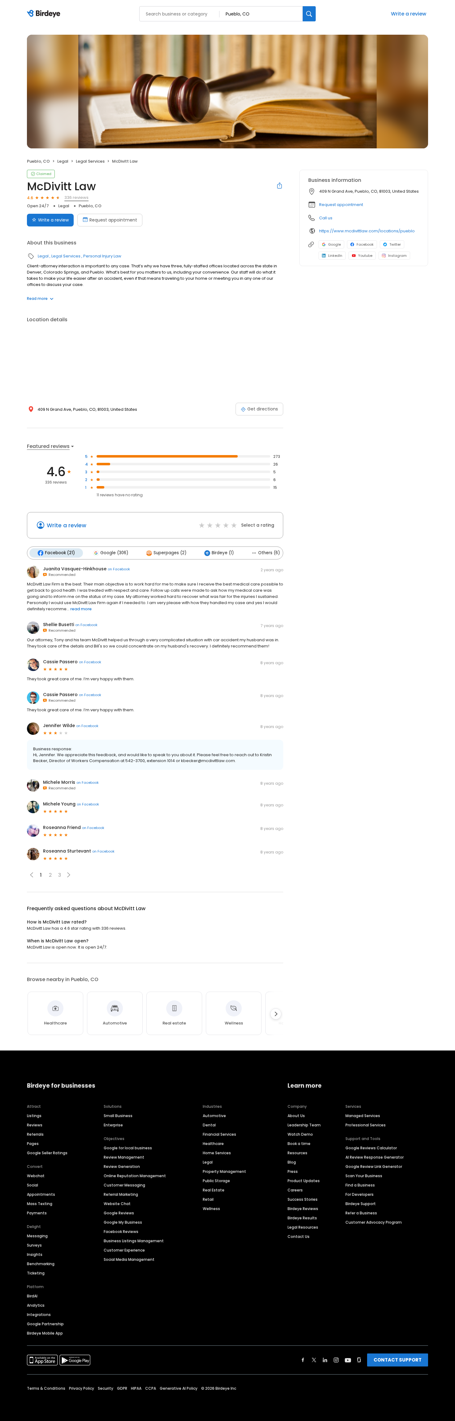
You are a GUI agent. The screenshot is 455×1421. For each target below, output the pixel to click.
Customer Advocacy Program (373, 1222)
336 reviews (76, 197)
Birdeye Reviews (303, 1208)
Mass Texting (39, 1203)
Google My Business (123, 1222)
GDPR (122, 1388)
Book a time (299, 1143)
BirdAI (32, 1296)
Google (334, 244)
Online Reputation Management (135, 1175)
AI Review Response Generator (374, 1157)
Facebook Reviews (121, 1231)
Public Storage (216, 1180)
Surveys (34, 1245)
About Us (296, 1115)
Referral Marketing (121, 1194)
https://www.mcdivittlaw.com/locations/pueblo (367, 231)
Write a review (408, 13)
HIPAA (136, 1388)
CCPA (150, 1388)
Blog (292, 1162)
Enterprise (113, 1125)
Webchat (36, 1175)
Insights (34, 1254)
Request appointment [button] (341, 205)
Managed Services (362, 1115)
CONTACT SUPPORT (398, 1360)
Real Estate (213, 1190)
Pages (33, 1143)
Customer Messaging (124, 1185)
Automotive (214, 1115)
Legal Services (90, 161)
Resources (297, 1153)
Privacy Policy (81, 1388)
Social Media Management (129, 1259)
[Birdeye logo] (45, 14)
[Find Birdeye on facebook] (303, 1359)
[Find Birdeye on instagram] (336, 1359)
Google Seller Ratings (47, 1153)
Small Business (118, 1115)
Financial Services (219, 1134)
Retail (208, 1199)
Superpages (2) (170, 553)
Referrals (35, 1134)
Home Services (217, 1153)
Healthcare (213, 1143)
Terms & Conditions (46, 1388)
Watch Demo (300, 1134)
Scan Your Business (363, 1175)
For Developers (359, 1194)
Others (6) (269, 553)
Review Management (124, 1157)
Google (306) (114, 553)
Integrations (39, 1314)
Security (105, 1388)
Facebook (365, 244)
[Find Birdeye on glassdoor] (359, 1359)
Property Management (224, 1171)
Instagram (397, 255)
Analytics (36, 1305)
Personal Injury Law (102, 256)
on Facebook (119, 569)
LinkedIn (335, 255)
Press (293, 1171)
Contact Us (299, 1236)
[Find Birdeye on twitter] (314, 1359)
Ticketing (36, 1273)
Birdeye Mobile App (45, 1333)
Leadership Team (304, 1125)
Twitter (395, 244)
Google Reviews (119, 1213)
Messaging (37, 1236)
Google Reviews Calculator (371, 1148)
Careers (295, 1190)
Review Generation (122, 1166)
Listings (34, 1115)
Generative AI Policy (178, 1388)
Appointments (41, 1194)
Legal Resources (303, 1227)
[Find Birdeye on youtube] (348, 1359)
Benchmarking (40, 1263)
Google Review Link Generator (373, 1166)
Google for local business (128, 1148)
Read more (37, 298)
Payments (37, 1213)
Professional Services (365, 1125)
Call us (325, 218)
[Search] (309, 13)
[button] (68, 875)
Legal (62, 161)
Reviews (34, 1125)
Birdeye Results (302, 1218)
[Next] (275, 1014)
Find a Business (360, 1185)
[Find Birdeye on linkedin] (325, 1359)
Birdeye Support (360, 1203)
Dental (209, 1125)
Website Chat (117, 1203)
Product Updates (304, 1180)
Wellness (211, 1208)
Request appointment (113, 220)
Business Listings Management (134, 1240)
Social (32, 1185)
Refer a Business (361, 1213)
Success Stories (303, 1199)
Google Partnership (45, 1324)
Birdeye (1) (223, 553)
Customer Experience (124, 1250)
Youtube (365, 255)
